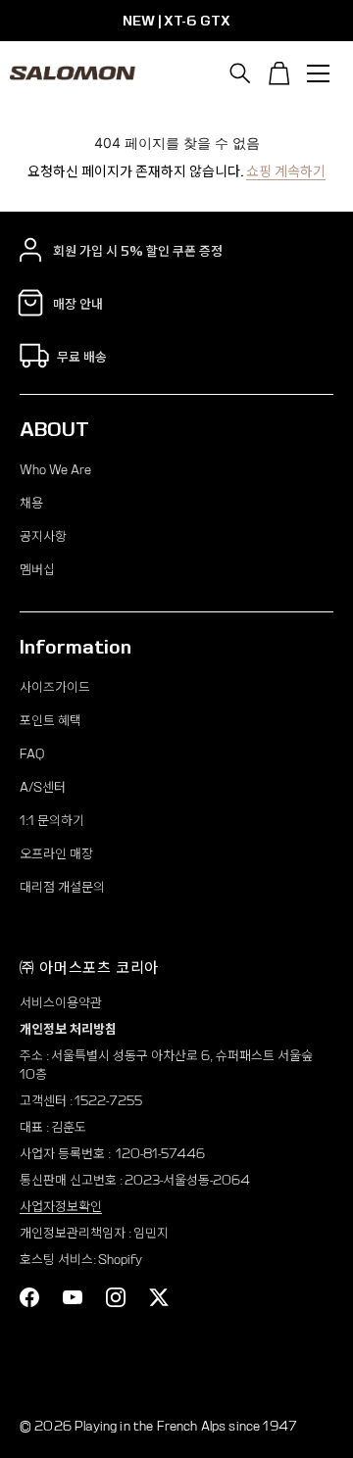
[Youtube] (72, 1297)
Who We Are (55, 469)
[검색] (240, 73)
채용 (31, 503)
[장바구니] (279, 73)
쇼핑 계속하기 (286, 171)
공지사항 (43, 536)
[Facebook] (29, 1297)
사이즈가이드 (55, 687)
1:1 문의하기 (52, 820)
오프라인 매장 (56, 854)
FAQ (32, 754)
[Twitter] (159, 1297)
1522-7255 (108, 1101)
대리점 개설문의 (62, 887)
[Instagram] (116, 1297)
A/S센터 (43, 787)
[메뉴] (318, 73)
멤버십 (37, 569)
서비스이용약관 (61, 1003)
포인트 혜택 (50, 720)
